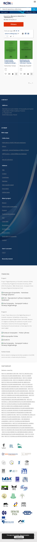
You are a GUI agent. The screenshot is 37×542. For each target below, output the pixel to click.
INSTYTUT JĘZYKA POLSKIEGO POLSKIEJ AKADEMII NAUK (16, 404)
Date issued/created (8, 185)
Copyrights (5, 221)
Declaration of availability (9, 236)
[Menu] (35, 1)
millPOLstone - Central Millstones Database (14, 154)
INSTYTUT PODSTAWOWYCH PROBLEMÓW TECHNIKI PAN (16, 412)
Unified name (6, 192)
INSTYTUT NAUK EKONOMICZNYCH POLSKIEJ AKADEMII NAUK (17, 427)
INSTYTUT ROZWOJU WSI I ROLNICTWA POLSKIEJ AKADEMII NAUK (18, 429)
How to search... (5, 12)
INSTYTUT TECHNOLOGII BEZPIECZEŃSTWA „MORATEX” (19, 436)
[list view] (28, 33)
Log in (4, 252)
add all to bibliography (11, 33)
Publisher (4, 181)
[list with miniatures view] (25, 33)
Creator (4, 174)
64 (18, 31)
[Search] (34, 9)
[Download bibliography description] (9, 74)
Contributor (5, 177)
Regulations (5, 225)
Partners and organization (9, 206)
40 (16, 31)
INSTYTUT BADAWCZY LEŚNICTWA (22, 380)
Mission (4, 203)
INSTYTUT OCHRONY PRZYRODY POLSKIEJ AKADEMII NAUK (16, 410)
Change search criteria (30, 12)
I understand (18, 537)
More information (24, 535)
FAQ (3, 218)
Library (4, 146)
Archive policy (6, 229)
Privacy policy (6, 233)
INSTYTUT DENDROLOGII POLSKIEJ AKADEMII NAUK (14, 395)
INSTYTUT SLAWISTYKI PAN (8, 414)
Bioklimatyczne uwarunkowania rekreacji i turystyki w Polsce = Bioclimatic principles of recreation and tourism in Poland (26, 61)
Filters (13, 24)
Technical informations (8, 214)
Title (3, 170)
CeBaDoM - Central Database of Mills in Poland (15, 150)
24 (14, 31)
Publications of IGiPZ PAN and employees (14, 142)
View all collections (7, 159)
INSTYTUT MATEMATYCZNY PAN (10, 373)
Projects (4, 210)
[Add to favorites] (5, 74)
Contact (4, 240)
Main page (4, 132)
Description (5, 188)
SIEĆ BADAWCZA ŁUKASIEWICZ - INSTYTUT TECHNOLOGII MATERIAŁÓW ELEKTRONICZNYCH (15, 421)
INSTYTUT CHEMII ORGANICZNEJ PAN (24, 393)
